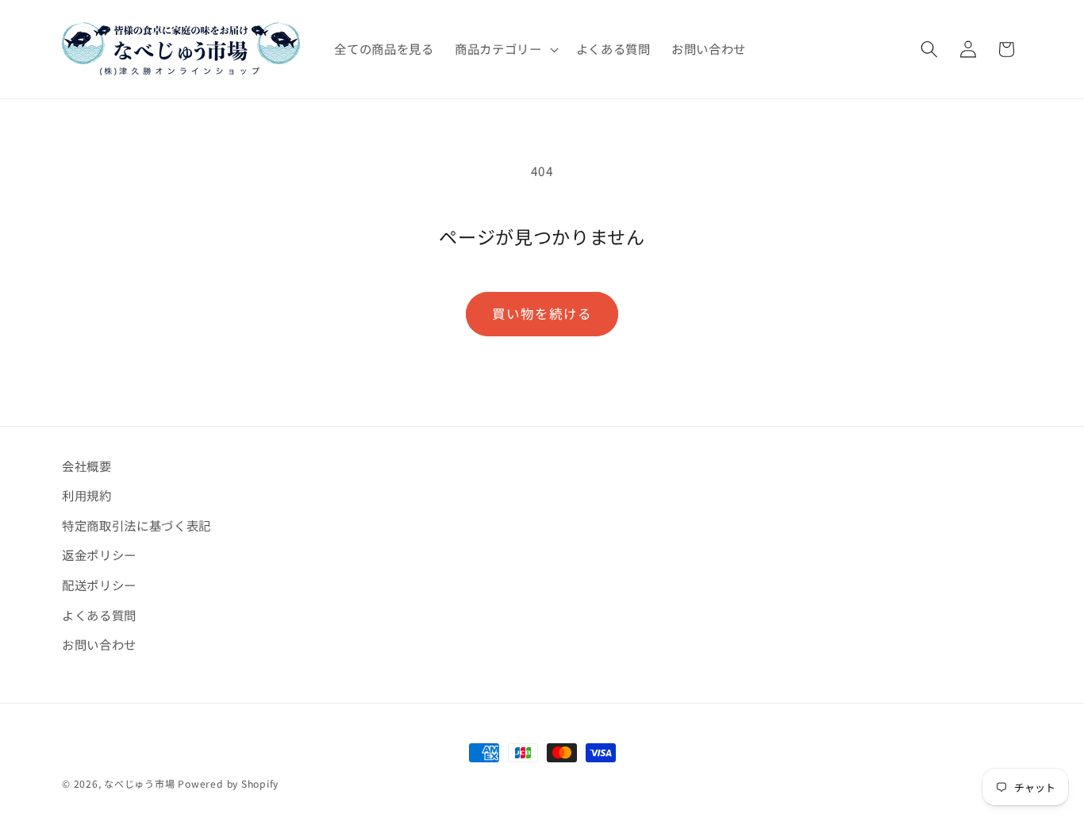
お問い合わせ (99, 644)
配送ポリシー (99, 584)
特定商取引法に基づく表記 (136, 525)
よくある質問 (99, 614)
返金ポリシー (99, 554)
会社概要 (87, 465)
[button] (505, 49)
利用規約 (87, 495)
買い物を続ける (542, 313)
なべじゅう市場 (139, 783)
